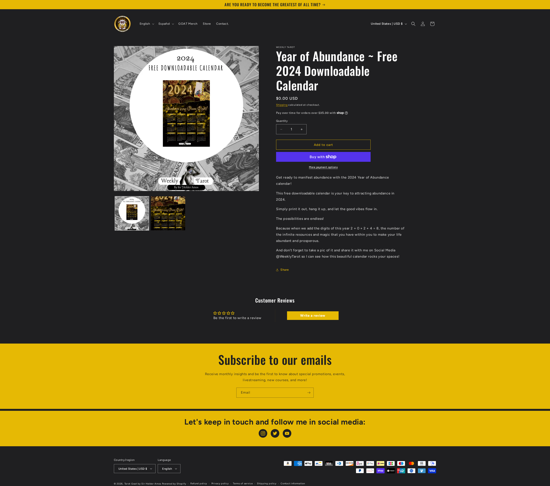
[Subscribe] (308, 393)
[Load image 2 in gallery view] (168, 213)
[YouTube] (287, 433)
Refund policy (198, 483)
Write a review (312, 315)
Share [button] (284, 270)
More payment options (323, 167)
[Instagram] (263, 433)
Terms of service (243, 483)
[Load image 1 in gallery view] (132, 213)
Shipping (282, 104)
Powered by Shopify (174, 483)
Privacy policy (220, 483)
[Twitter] (275, 433)
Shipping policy (267, 483)
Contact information (293, 483)
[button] (146, 23)
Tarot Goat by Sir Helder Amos (142, 483)
